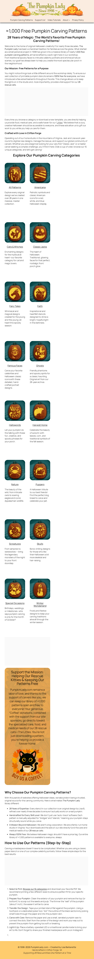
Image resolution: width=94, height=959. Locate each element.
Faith (40, 306)
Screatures (15, 543)
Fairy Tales (14, 306)
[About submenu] (69, 19)
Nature (14, 484)
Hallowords (15, 425)
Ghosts (40, 365)
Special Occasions (14, 603)
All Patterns (15, 187)
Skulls (40, 543)
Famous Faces (15, 365)
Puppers (40, 484)
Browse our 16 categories (35, 889)
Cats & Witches (15, 246)
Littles (59, 122)
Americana (40, 187)
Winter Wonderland (40, 604)
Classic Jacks (40, 246)
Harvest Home (40, 425)
